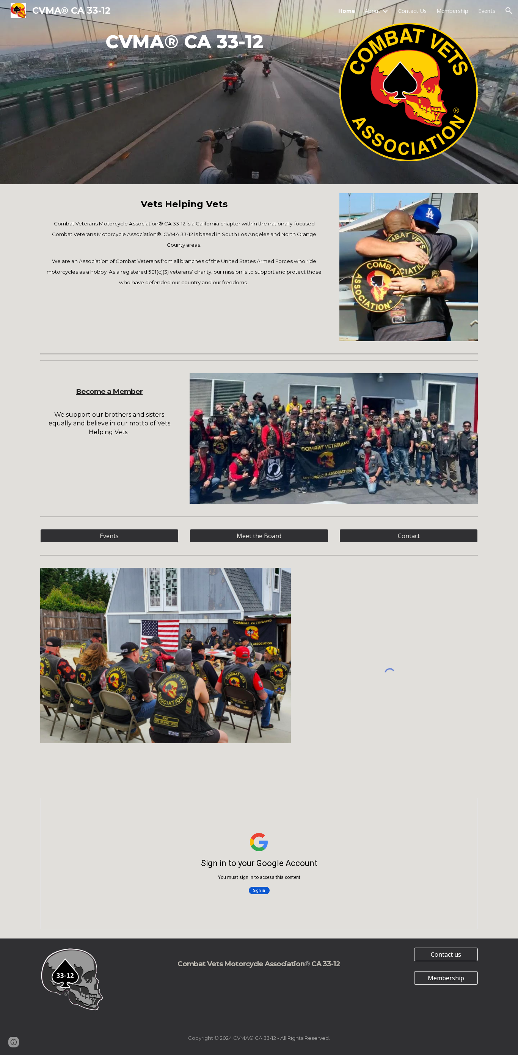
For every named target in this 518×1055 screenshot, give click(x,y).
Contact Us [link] (412, 10)
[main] (184, 42)
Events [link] (486, 10)
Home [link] (346, 10)
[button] (509, 11)
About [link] (372, 10)
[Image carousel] (165, 655)
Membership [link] (452, 10)
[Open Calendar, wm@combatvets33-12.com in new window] (463, 807)
